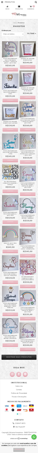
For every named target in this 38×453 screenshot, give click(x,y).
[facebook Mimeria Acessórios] (18, 374)
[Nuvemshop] (19, 439)
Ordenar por (6, 30)
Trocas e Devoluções (19, 397)
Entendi (19, 449)
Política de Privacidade (19, 393)
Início (15, 23)
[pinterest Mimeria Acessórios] (25, 374)
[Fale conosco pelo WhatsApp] (33, 436)
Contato (19, 390)
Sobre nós (19, 386)
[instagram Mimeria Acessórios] (12, 374)
